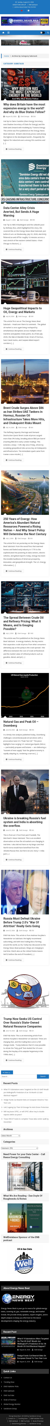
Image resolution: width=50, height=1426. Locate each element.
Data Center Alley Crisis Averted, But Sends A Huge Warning (21, 211)
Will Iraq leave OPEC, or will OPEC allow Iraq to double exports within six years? (24, 1113)
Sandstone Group (10, 1408)
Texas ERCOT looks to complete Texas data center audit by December (26, 1120)
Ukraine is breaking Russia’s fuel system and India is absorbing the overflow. (24, 822)
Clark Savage (24, 116)
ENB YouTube (9, 1395)
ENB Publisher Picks (11, 1386)
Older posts (8, 1072)
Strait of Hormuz (10, 1400)
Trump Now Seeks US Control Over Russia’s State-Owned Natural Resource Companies (22, 1022)
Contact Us (8, 1377)
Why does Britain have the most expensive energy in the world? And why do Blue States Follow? (24, 108)
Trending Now (9, 1382)
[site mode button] (42, 32)
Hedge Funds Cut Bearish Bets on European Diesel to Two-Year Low (26, 1101)
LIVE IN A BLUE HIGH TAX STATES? (25, 7)
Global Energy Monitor (12, 1404)
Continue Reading (15, 149)
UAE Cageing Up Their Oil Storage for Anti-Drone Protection (26, 1107)
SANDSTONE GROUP (19, 5)
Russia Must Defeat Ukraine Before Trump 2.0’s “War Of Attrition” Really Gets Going (21, 922)
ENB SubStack (33, 5)
